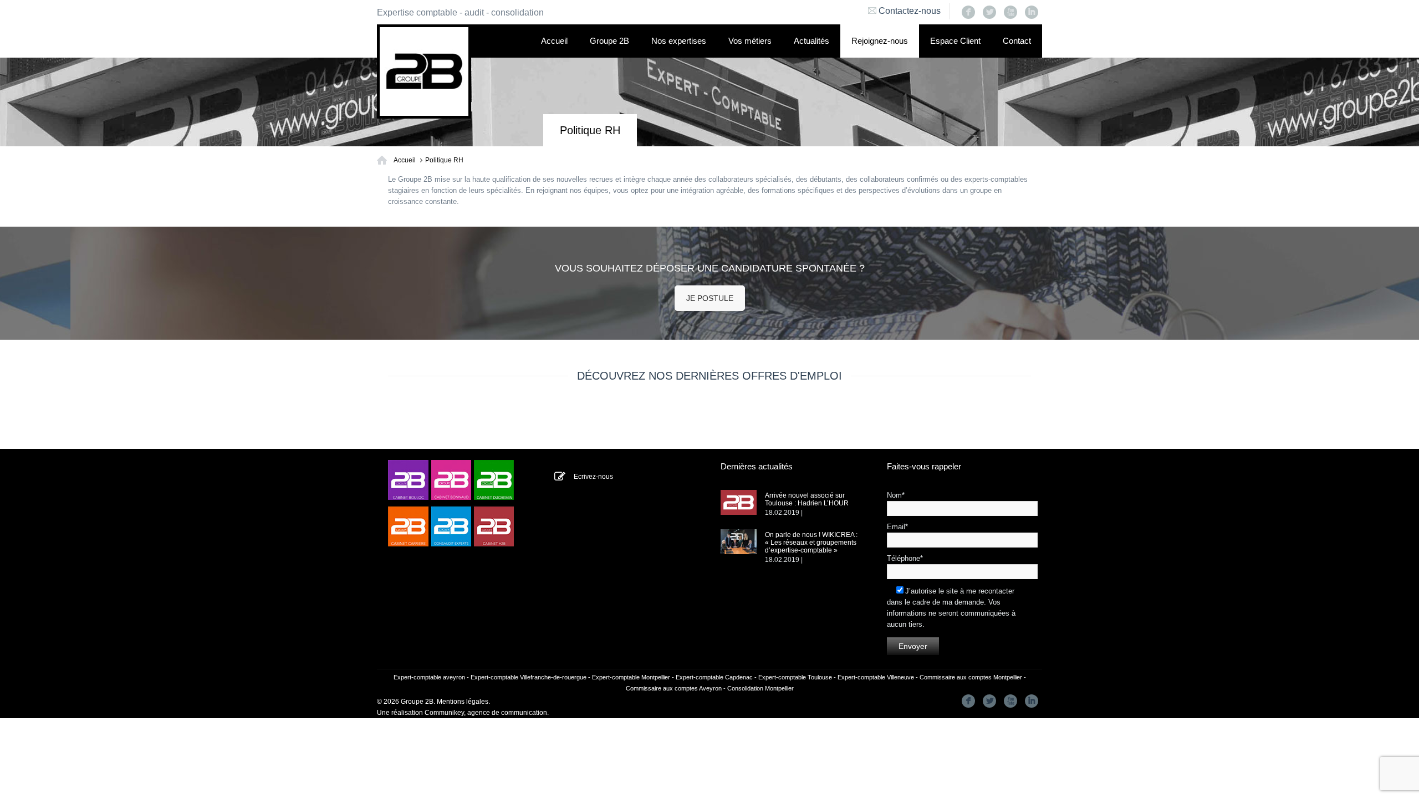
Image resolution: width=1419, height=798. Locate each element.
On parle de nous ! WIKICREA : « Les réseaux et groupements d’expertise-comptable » (811, 542)
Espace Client (955, 40)
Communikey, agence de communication (486, 713)
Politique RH (444, 160)
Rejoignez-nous (879, 40)
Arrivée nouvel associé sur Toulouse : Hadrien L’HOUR (807, 499)
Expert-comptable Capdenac (714, 677)
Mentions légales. (463, 701)
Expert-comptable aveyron (429, 677)
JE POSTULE (709, 298)
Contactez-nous (910, 11)
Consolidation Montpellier (760, 688)
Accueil (554, 40)
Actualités (811, 40)
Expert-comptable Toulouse (795, 677)
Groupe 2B (609, 40)
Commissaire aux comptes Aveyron (674, 688)
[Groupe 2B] (424, 71)
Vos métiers (750, 40)
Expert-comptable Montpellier (631, 677)
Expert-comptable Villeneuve (876, 677)
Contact (1017, 40)
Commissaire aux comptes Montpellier (971, 677)
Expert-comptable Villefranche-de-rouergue (528, 677)
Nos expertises (678, 40)
